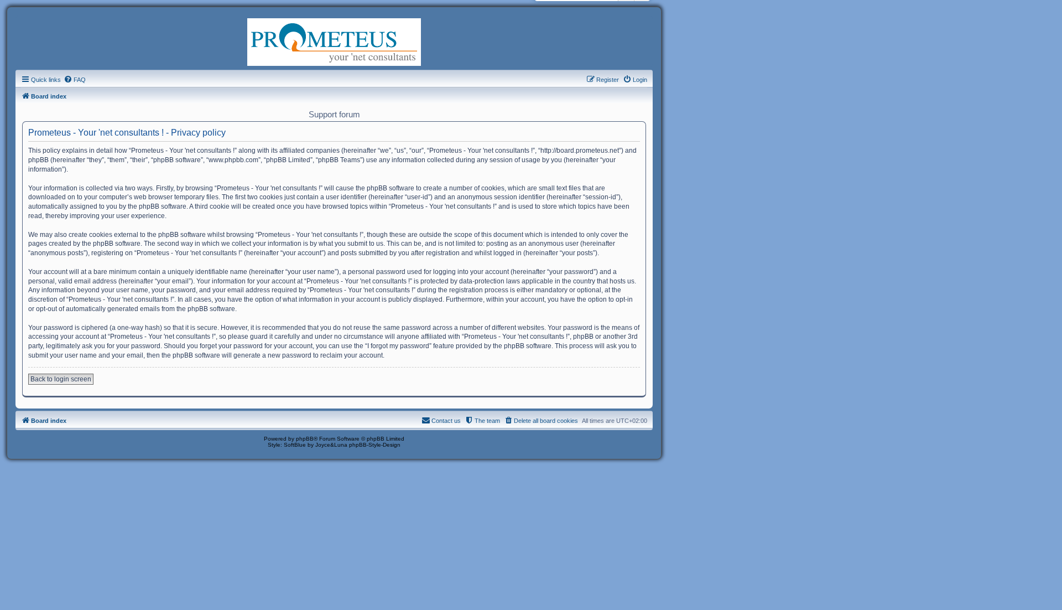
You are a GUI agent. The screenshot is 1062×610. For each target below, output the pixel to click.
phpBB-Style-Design (374, 445)
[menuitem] (75, 79)
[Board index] (334, 41)
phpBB (305, 439)
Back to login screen (60, 379)
